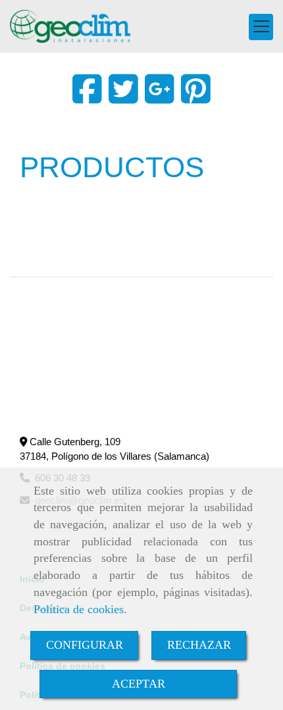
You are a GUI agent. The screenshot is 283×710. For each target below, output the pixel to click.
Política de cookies (79, 609)
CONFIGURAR (84, 644)
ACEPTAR (138, 683)
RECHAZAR (199, 644)
